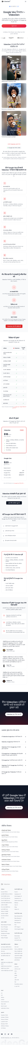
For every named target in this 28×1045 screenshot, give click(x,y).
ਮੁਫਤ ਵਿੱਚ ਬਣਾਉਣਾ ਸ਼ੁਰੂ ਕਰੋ (14, 503)
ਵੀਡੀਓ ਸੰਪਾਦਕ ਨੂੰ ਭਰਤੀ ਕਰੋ (6, 966)
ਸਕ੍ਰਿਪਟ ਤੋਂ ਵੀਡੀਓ (4, 911)
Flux (15, 924)
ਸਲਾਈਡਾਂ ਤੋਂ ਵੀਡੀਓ (4, 913)
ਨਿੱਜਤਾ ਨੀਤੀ (3, 1004)
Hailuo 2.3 (17, 909)
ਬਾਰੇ (2, 995)
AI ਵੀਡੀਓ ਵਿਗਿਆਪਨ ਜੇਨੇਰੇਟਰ (6, 894)
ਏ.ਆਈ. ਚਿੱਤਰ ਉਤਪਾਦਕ (5, 898)
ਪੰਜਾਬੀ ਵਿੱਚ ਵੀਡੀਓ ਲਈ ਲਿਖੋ (6, 902)
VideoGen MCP (18, 957)
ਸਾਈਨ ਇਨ (17, 966)
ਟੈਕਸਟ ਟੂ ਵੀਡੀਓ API (18, 949)
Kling (16, 907)
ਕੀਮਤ (16, 971)
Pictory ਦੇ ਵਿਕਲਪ (4, 1019)
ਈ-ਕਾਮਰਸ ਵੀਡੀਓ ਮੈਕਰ (5, 907)
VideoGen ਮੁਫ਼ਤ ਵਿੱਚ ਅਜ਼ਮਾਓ (14, 714)
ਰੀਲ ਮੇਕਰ (3, 951)
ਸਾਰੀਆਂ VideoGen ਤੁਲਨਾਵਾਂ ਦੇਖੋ (14, 144)
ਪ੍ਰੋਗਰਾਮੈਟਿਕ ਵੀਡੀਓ (18, 955)
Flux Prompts (4, 935)
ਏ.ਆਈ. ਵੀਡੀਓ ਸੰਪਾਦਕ (5, 900)
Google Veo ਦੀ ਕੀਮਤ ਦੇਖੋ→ (19, 483)
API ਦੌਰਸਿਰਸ (17, 960)
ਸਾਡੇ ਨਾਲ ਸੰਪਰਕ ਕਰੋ (5, 1001)
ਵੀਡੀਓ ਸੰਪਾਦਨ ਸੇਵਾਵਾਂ (5, 968)
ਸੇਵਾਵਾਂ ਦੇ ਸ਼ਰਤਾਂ (4, 1006)
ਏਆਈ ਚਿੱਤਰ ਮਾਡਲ (18, 913)
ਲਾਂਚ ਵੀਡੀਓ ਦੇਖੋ (15, 6)
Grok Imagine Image (19, 929)
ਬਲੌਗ (15, 973)
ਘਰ (1, 993)
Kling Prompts (4, 931)
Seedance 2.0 (18, 898)
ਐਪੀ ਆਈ (16, 947)
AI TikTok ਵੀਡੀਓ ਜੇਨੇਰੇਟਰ (6, 947)
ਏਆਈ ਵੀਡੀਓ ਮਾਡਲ (18, 889)
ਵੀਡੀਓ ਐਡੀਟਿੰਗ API (18, 953)
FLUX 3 (16, 891)
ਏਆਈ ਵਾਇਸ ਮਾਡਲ (18, 933)
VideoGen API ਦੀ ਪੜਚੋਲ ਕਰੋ (14, 326)
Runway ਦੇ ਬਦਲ (4, 1023)
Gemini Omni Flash (19, 900)
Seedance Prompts (5, 933)
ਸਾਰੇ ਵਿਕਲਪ (3, 1028)
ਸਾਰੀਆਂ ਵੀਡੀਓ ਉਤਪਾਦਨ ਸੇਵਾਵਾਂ (7, 970)
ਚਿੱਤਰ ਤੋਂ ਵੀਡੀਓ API (18, 951)
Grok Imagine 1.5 (18, 896)
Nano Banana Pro (18, 916)
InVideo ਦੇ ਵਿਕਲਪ (4, 1017)
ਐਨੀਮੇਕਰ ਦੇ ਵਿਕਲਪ (5, 1026)
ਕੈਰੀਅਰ (2, 997)
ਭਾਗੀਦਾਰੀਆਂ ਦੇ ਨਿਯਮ (5, 1008)
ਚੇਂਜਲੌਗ (16, 975)
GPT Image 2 (17, 926)
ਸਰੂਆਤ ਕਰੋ (14, 26)
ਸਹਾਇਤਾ (2, 999)
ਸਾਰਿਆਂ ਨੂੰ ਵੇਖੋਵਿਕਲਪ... (7, 875)
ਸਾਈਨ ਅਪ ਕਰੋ (17, 969)
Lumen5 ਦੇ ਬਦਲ (4, 1021)
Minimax (16, 902)
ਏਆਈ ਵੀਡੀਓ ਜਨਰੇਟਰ (5, 896)
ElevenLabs (17, 935)
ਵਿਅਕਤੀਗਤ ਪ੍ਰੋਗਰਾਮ (19, 984)
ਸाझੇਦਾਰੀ (17, 986)
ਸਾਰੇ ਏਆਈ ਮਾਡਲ (18, 940)
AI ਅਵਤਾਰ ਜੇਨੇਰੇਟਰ (4, 915)
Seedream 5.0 (18, 920)
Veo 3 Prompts (4, 926)
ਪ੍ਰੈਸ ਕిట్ (17, 979)
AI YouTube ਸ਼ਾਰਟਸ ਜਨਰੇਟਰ (7, 949)
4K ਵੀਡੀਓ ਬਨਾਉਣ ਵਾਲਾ (5, 955)
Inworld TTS (17, 938)
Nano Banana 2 (18, 918)
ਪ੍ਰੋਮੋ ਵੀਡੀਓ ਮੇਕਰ (4, 909)
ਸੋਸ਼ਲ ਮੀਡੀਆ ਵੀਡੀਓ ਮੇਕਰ (6, 953)
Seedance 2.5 (18, 894)
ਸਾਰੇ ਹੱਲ (2, 917)
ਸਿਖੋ (15, 982)
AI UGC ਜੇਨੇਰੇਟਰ (4, 891)
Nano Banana (18, 922)
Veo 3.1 (16, 904)
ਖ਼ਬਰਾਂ (16, 977)
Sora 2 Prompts (4, 929)
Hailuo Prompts (4, 937)
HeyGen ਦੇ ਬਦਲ (4, 1015)
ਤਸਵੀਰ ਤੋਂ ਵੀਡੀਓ (4, 904)
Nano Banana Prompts (6, 924)
